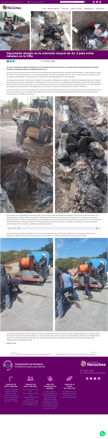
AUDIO (9, 343)
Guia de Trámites (76, 8)
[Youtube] (97, 2)
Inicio (44, 8)
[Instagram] (100, 2)
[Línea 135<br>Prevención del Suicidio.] (49, 378)
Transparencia (88, 8)
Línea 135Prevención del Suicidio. (50, 386)
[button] (8, 61)
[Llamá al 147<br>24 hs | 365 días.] (10, 378)
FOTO (14, 343)
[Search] (84, 2)
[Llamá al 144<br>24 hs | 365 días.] (30, 378)
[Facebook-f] (94, 2)
